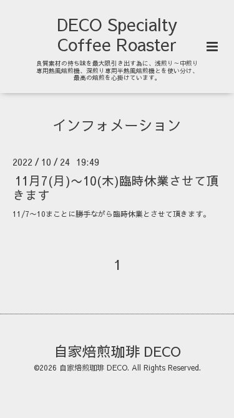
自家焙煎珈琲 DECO (117, 350)
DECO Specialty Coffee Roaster (117, 34)
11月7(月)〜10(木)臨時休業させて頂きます (115, 186)
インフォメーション (117, 124)
